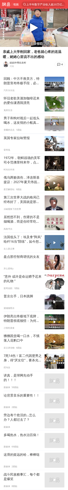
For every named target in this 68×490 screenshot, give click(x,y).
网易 (6, 4)
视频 (16, 4)
